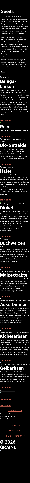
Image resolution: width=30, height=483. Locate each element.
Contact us (5, 120)
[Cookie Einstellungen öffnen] (11, 468)
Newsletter (6, 399)
